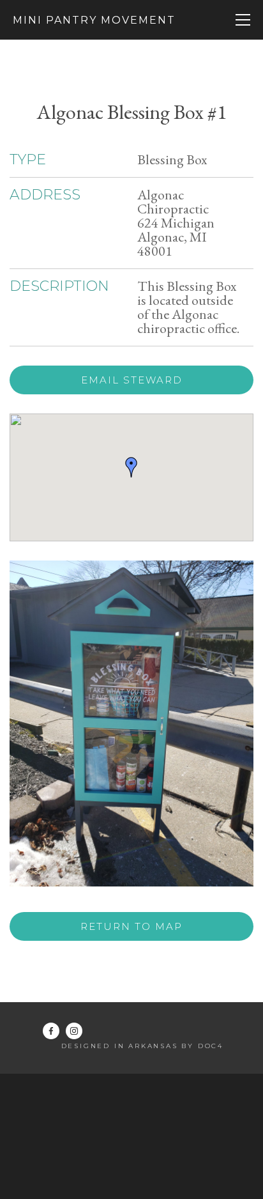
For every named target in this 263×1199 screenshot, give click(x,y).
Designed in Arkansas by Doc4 (142, 1046)
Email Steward (132, 380)
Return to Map (131, 926)
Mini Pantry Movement (94, 20)
